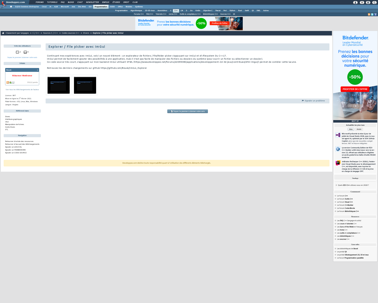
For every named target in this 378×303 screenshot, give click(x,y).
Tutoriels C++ (161, 14)
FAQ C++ (149, 14)
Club (134, 2)
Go (191, 11)
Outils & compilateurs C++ (190, 14)
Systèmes (139, 7)
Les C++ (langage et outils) (349, 221)
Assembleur (162, 11)
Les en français (349, 227)
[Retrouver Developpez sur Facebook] (375, 14)
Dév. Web (82, 7)
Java (73, 7)
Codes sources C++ (70, 33)
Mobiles (129, 7)
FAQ (62, 2)
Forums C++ (139, 14)
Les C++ (342, 230)
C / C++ (35, 33)
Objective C (207, 11)
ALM (56, 7)
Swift (247, 11)
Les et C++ (346, 224)
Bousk (8, 70)
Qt (253, 11)
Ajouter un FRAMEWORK (15, 150)
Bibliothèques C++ (210, 14)
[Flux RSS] (369, 14)
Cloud (44, 7)
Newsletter (92, 2)
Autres (266, 11)
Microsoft (65, 7)
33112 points (32, 82)
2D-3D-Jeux (150, 11)
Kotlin (197, 11)
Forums (39, 2)
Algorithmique (136, 11)
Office (120, 7)
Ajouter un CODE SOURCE (16, 153)
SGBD (112, 7)
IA (50, 7)
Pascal (217, 11)
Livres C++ (173, 14)
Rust (240, 11)
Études (116, 2)
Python (232, 11)
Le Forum (342, 196)
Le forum (350, 258)
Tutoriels (52, 2)
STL (6, 130)
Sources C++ (225, 14)
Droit (126, 2)
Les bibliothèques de (347, 249)
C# (182, 11)
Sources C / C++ (50, 33)
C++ (176, 11)
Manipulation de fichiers (14, 124)
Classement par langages (17, 33)
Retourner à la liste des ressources (19, 141)
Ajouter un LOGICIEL (13, 147)
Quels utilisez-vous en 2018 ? (353, 185)
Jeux (7, 122)
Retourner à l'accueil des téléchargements (22, 144)
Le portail (342, 252)
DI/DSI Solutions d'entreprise (27, 7)
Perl (225, 11)
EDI (90, 7)
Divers (86, 33)
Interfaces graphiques (13, 119)
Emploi (105, 2)
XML (258, 11)
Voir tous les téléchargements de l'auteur (22, 90)
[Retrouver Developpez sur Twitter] (372, 14)
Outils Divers (10, 127)
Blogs (70, 2)
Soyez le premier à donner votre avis (22, 57)
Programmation (101, 7)
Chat (80, 2)
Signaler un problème (314, 101)
